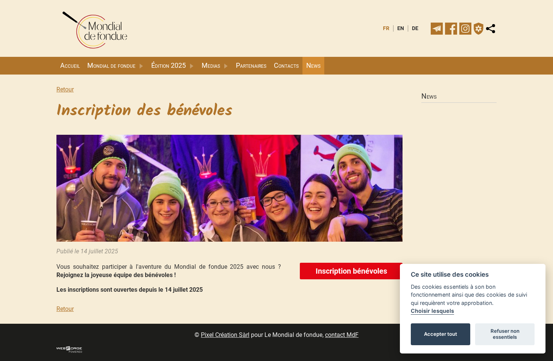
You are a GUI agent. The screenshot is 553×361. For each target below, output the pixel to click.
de (415, 28)
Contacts (286, 65)
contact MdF (342, 334)
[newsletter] (437, 29)
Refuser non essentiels (505, 334)
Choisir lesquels (432, 311)
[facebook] (451, 29)
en (400, 28)
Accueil (70, 65)
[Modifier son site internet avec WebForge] (69, 349)
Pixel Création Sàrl (225, 334)
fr (386, 28)
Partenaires (251, 65)
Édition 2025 (168, 65)
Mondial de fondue (111, 65)
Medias (211, 65)
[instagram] (465, 29)
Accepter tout (440, 334)
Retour (65, 89)
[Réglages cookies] (478, 29)
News (313, 65)
